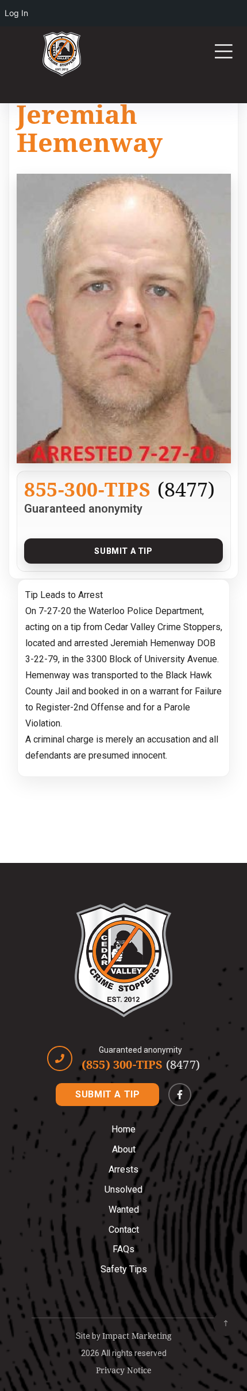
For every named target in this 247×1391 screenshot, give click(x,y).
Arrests (123, 1169)
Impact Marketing (137, 1335)
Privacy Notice (124, 1370)
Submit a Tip (123, 551)
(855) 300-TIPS (141, 1064)
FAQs (123, 1249)
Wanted (124, 1209)
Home (123, 1129)
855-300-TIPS (87, 488)
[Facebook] (179, 1094)
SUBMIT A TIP (107, 1094)
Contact (124, 1229)
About (124, 1149)
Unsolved (123, 1189)
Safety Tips (124, 1269)
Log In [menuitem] (16, 13)
